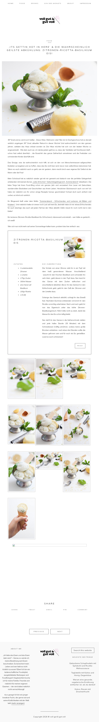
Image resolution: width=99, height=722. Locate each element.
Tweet (32, 610)
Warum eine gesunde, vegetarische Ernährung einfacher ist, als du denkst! (82, 682)
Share (14, 610)
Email (49, 610)
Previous (39, 631)
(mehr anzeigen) (17, 703)
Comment (83, 610)
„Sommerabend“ (72, 182)
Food (49, 41)
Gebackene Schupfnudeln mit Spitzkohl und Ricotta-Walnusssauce (82, 665)
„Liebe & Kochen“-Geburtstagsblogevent (48, 182)
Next (60, 631)
